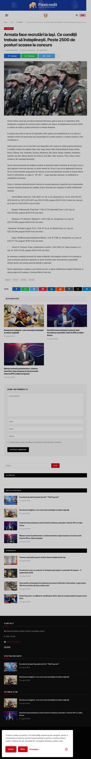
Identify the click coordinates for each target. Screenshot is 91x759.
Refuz (23, 749)
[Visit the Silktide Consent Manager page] (66, 749)
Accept (11, 749)
